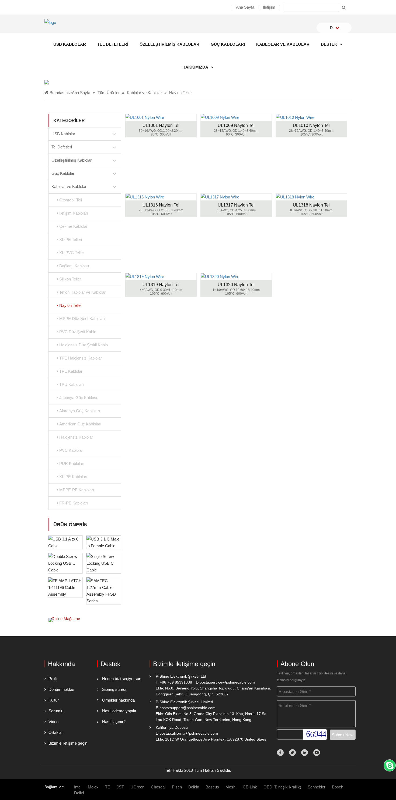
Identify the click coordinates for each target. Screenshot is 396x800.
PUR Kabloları (71, 463)
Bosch (337, 787)
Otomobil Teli (70, 200)
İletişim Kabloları (73, 213)
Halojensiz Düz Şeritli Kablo (83, 345)
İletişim (269, 7)
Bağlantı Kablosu (74, 266)
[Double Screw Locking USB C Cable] (65, 562)
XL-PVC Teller (71, 252)
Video (53, 721)
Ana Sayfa (245, 7)
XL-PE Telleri (70, 239)
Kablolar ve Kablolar (283, 44)
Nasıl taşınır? (114, 721)
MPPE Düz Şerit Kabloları (82, 318)
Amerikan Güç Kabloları (80, 424)
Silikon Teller (70, 279)
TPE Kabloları (71, 371)
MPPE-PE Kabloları (76, 490)
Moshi (230, 787)
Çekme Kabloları (74, 226)
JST (120, 787)
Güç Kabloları (228, 44)
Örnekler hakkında (118, 700)
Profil (52, 678)
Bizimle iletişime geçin (67, 743)
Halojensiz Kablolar (76, 437)
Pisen (177, 787)
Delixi (79, 793)
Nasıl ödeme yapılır (119, 711)
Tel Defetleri (112, 44)
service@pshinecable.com (232, 682)
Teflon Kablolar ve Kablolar (82, 292)
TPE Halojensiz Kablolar (80, 358)
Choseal (158, 787)
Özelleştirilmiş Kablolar (169, 44)
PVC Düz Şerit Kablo (77, 331)
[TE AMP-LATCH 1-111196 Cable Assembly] (65, 587)
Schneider (316, 787)
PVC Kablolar (71, 450)
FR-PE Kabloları (73, 503)
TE (107, 787)
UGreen (137, 787)
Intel (77, 787)
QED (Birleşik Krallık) (282, 787)
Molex (93, 787)
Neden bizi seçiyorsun (121, 678)
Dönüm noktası (61, 689)
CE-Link (250, 787)
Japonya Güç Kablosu (78, 397)
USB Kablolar (69, 44)
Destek (329, 44)
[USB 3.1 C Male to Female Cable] (103, 542)
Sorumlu (55, 711)
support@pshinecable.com (193, 708)
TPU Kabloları (71, 384)
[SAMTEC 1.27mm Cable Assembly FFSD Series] (103, 590)
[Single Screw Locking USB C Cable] (103, 562)
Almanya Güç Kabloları (79, 410)
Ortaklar (55, 732)
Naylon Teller (180, 92)
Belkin (193, 787)
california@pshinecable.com (194, 733)
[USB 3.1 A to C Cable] (65, 542)
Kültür (53, 700)
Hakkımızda (195, 67)
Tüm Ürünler (109, 92)
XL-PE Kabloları (73, 476)
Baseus (212, 787)
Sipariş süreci (114, 689)
